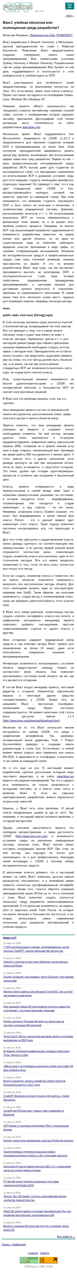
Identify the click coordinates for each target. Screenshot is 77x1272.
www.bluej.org (30, 127)
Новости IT (9, 937)
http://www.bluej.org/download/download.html (31, 720)
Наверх (44, 1253)
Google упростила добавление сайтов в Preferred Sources (38, 1140)
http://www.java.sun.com (31, 836)
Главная (33, 1253)
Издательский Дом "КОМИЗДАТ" (51, 35)
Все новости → (66, 1236)
